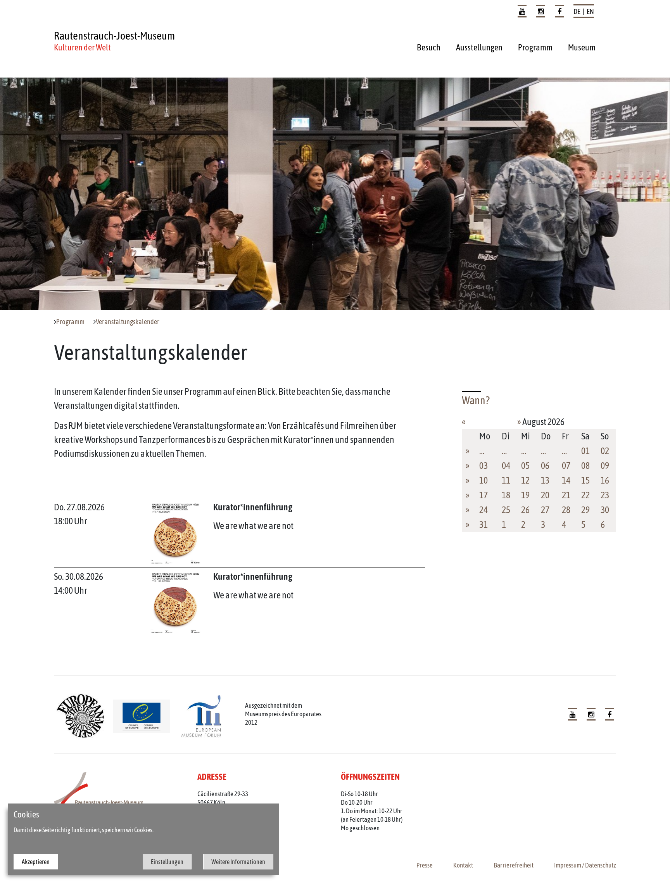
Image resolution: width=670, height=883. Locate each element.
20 (545, 495)
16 (605, 480)
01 (585, 451)
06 (545, 465)
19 (525, 495)
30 (605, 510)
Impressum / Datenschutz (585, 865)
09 (605, 465)
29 (585, 510)
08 (585, 465)
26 (525, 510)
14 (566, 480)
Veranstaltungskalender (127, 321)
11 (506, 480)
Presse (424, 865)
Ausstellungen (479, 47)
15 (585, 480)
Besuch (428, 47)
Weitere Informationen (238, 861)
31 (483, 524)
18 (506, 495)
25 (506, 510)
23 (605, 495)
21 (566, 495)
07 (566, 465)
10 (483, 480)
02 (605, 451)
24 (483, 510)
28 (566, 510)
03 (483, 465)
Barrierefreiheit (514, 865)
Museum (582, 47)
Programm (535, 47)
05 (525, 465)
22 (585, 495)
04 (506, 465)
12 (525, 480)
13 (545, 480)
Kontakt (463, 865)
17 (483, 495)
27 (545, 510)
